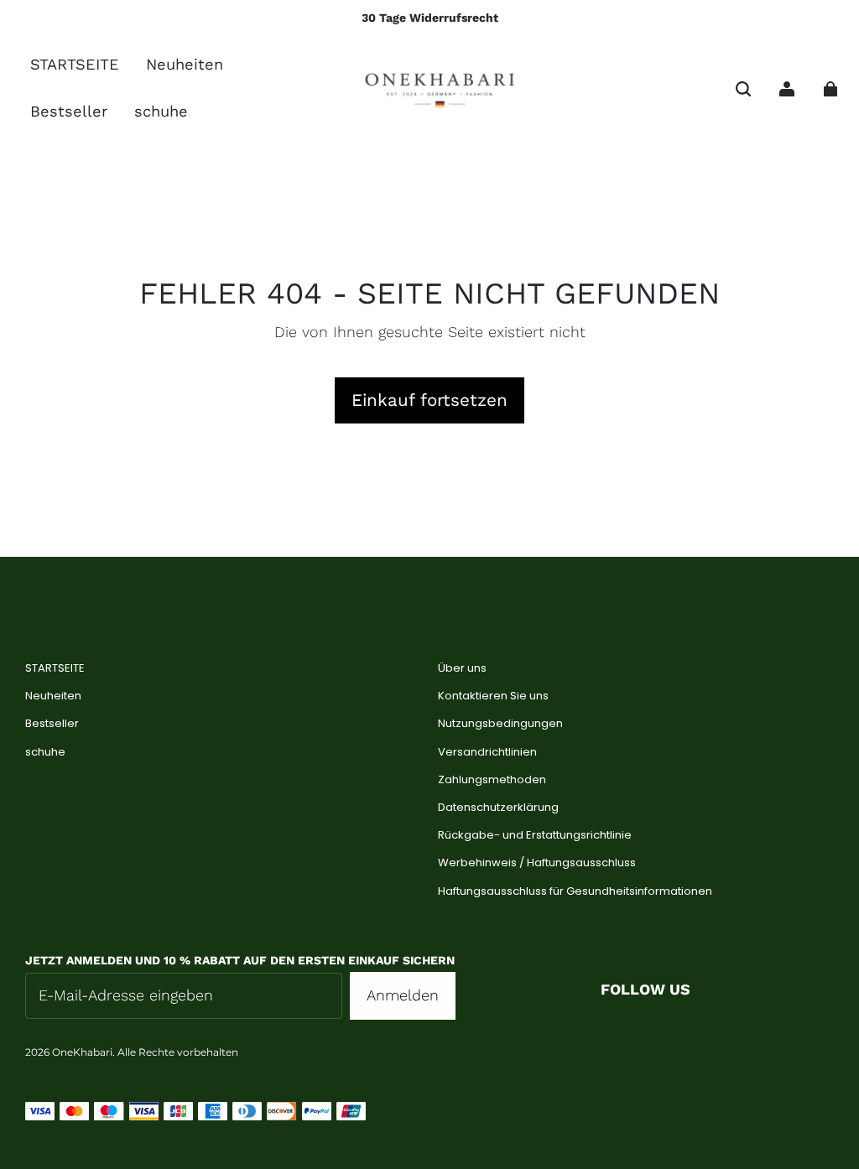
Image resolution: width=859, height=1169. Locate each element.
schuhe (45, 752)
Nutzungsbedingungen (500, 723)
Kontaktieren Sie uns (493, 696)
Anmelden (403, 995)
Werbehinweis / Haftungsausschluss (537, 862)
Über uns (462, 668)
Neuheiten (53, 696)
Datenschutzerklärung (498, 807)
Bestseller (52, 723)
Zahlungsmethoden (492, 779)
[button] (743, 89)
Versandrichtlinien (487, 752)
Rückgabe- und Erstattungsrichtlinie (535, 835)
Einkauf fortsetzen (429, 400)
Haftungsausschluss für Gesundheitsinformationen (575, 891)
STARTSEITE (55, 668)
